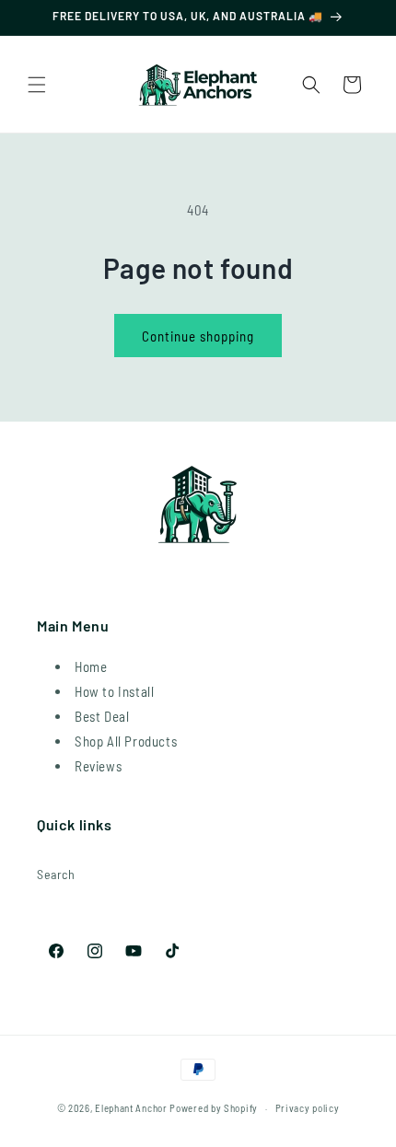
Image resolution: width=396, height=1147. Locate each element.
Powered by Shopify (213, 1108)
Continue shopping (198, 336)
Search (56, 874)
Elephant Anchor (131, 1108)
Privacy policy (307, 1108)
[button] (37, 84)
